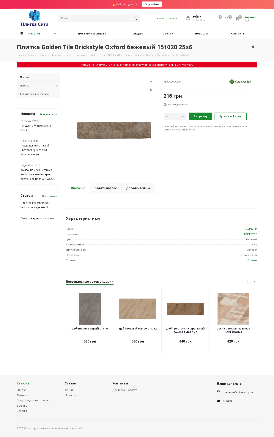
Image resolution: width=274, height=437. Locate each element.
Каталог (23, 383)
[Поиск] (135, 18)
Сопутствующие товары (33, 400)
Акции (69, 390)
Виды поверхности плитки (37, 218)
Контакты (120, 383)
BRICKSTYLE (250, 234)
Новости (70, 395)
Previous (248, 282)
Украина (252, 260)
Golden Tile (250, 229)
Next (254, 282)
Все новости (48, 114)
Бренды (22, 405)
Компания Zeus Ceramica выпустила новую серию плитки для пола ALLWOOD (38, 174)
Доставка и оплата (124, 390)
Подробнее (152, 4)
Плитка (21, 390)
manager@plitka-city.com (239, 392)
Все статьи (49, 196)
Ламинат (23, 395)
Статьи (70, 383)
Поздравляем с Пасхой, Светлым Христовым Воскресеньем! (35, 150)
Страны (22, 411)
